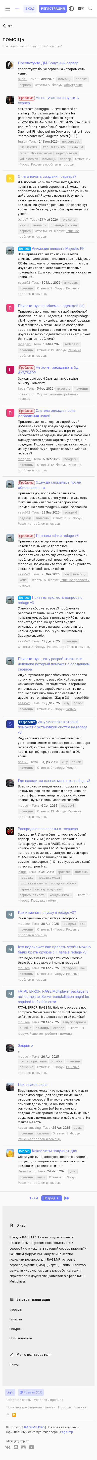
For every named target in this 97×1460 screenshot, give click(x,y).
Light (10, 1392)
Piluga (22, 872)
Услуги (71, 709)
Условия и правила (48, 1400)
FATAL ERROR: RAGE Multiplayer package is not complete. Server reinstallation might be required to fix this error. (53, 996)
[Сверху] (8, 1415)
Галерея (15, 1319)
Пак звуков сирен (33, 1084)
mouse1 (24, 805)
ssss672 (24, 282)
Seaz (21, 388)
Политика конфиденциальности (30, 1407)
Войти (14, 1365)
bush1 (22, 79)
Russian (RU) (32, 1392)
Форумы (15, 1309)
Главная (80, 1407)
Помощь (64, 1407)
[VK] (8, 1447)
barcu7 (23, 219)
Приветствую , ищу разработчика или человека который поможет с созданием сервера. (54, 664)
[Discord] (16, 1447)
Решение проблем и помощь (52, 164)
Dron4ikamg (27, 1171)
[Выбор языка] (81, 8)
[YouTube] (32, 1447)
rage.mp (66, 1432)
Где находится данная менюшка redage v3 (54, 780)
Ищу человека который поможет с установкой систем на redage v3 (52, 727)
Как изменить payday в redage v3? (47, 912)
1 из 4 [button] (33, 1198)
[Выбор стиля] (71, 8)
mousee (24, 924)
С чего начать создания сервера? (47, 176)
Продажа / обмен (44, 900)
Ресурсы (15, 1329)
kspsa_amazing (29, 1127)
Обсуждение (73, 85)
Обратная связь (18, 1400)
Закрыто (25, 1045)
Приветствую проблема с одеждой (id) (51, 306)
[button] (7, 9)
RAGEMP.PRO (34, 1427)
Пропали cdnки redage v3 (49, 535)
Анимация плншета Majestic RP (52, 248)
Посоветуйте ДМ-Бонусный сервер (48, 63)
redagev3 (24, 344)
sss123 (23, 762)
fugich (22, 141)
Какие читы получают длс (48, 1151)
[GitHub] (23, 1447)
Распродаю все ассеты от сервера (48, 829)
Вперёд (50, 1198)
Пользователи (20, 1338)
